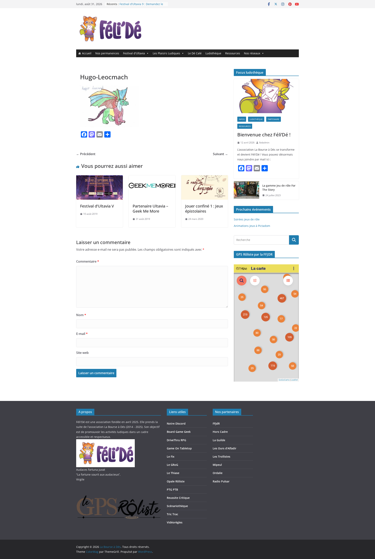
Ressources (232, 53)
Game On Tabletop (179, 448)
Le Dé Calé (195, 53)
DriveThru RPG (176, 440)
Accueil (86, 53)
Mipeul (217, 465)
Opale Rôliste (176, 481)
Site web (82, 353)
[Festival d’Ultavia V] (99, 178)
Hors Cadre (220, 432)
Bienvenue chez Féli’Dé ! (263, 134)
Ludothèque (213, 53)
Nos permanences (107, 53)
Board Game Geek (179, 432)
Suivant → (220, 154)
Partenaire (273, 119)
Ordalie (217, 473)
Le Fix (170, 456)
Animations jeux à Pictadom (252, 226)
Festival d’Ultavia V (97, 206)
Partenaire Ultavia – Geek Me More (150, 208)
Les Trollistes (221, 456)
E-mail (82, 334)
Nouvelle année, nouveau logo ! (140, 4)
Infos (242, 119)
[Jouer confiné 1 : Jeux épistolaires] (204, 178)
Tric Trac (172, 514)
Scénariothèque (177, 506)
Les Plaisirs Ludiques (166, 53)
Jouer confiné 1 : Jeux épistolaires (204, 208)
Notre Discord (176, 423)
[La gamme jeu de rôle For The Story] (246, 190)
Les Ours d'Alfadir (224, 448)
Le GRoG (172, 465)
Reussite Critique (178, 498)
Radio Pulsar (221, 481)
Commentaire (87, 261)
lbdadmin (264, 142)
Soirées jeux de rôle (247, 219)
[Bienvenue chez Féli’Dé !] (266, 96)
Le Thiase (173, 473)
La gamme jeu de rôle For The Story (279, 187)
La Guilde (219, 440)
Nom (81, 315)
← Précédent (85, 154)
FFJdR (216, 423)
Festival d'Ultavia (134, 53)
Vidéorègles (174, 522)
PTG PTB (172, 489)
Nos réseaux (252, 53)
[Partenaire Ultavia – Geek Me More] (152, 178)
